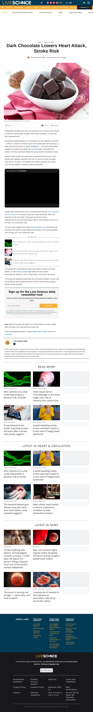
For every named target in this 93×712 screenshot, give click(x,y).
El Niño (60, 12)
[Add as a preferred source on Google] (46, 670)
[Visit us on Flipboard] (54, 3)
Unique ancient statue (75, 12)
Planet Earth (46, 7)
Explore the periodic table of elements (54, 639)
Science (36, 7)
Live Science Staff (39, 57)
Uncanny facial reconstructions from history (54, 645)
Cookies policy (37, 687)
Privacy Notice (10, 312)
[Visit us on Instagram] (48, 3)
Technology (64, 7)
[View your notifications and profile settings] (84, 3)
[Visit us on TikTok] (57, 3)
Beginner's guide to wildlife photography (71, 630)
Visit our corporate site (50, 664)
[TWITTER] (14, 344)
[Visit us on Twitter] (45, 3)
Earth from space (38, 628)
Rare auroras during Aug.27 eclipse (22, 12)
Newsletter (55, 125)
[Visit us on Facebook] (42, 3)
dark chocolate (33, 149)
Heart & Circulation (49, 42)
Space (55, 7)
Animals (9, 7)
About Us (52, 679)
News (64, 57)
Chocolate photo (16, 121)
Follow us (46, 125)
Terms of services (28, 310)
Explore (73, 7)
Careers (16, 693)
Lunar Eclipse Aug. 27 (45, 12)
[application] (32, 188)
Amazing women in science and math (54, 633)
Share (9, 125)
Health (28, 7)
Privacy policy (19, 687)
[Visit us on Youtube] (51, 3)
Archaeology (19, 7)
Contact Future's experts (34, 682)
